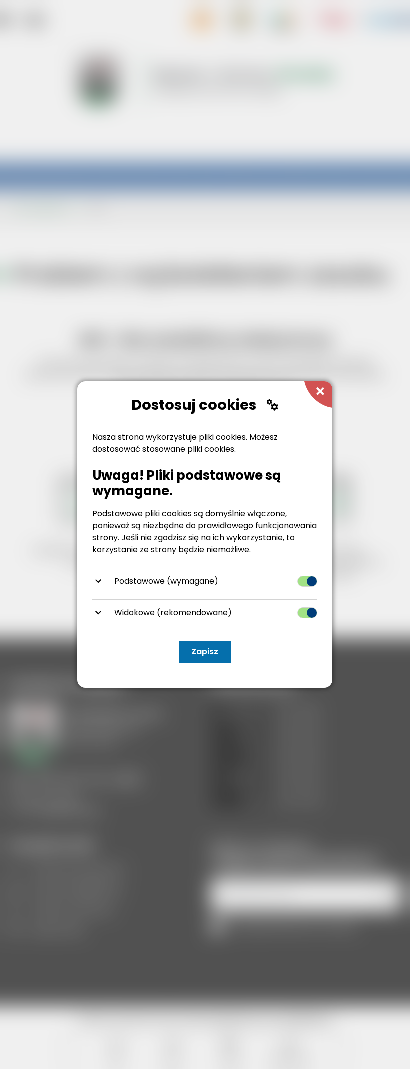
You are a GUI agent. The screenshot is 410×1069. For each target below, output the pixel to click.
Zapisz (205, 651)
